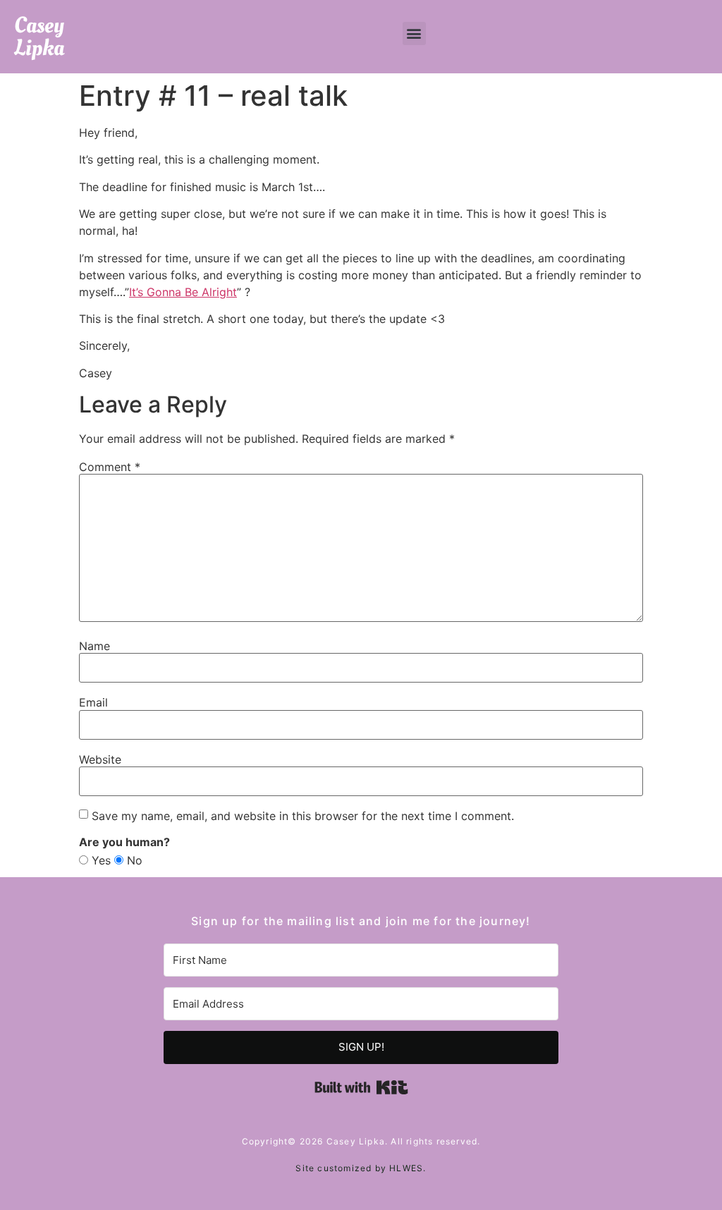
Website (100, 759)
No (132, 860)
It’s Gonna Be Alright (183, 292)
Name (94, 646)
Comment (109, 466)
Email (93, 702)
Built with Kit (361, 1087)
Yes (99, 860)
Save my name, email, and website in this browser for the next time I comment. (303, 815)
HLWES (406, 1168)
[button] (414, 33)
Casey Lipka (39, 36)
